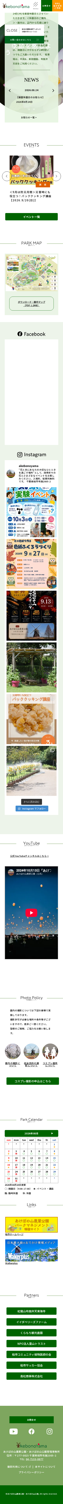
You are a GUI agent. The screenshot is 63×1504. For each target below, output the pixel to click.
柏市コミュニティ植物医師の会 (31, 1354)
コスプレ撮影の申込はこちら (33, 1081)
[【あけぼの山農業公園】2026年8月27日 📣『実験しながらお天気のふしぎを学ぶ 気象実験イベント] (31, 512)
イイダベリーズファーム (31, 1322)
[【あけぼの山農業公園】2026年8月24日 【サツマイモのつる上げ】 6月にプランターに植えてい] (31, 667)
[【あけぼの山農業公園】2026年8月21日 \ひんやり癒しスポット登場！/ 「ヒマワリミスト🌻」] (31, 771)
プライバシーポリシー (31, 1472)
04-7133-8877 (34, 1459)
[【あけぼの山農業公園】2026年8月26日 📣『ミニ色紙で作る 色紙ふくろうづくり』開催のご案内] (31, 564)
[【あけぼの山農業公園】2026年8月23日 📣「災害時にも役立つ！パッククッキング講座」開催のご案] (31, 719)
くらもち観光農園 (31, 1333)
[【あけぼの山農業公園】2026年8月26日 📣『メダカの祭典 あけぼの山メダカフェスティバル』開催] (31, 616)
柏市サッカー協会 (31, 1365)
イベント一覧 (31, 217)
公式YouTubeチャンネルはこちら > (29, 856)
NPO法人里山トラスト (31, 1343)
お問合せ (46, 5)
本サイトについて (45, 1466)
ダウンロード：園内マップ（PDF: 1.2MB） (31, 303)
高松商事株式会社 (31, 1376)
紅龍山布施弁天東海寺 (32, 1311)
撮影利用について (17, 1466)
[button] (10, 90)
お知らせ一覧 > (29, 117)
